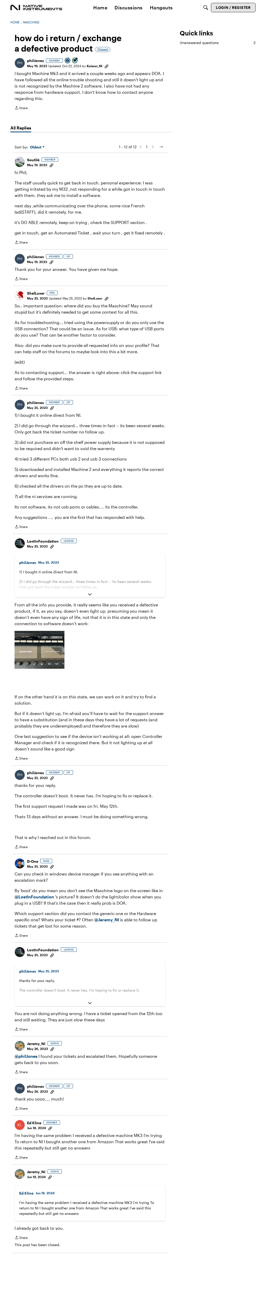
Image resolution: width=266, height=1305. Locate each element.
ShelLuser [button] (36, 293)
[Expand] (90, 594)
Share (21, 108)
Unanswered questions (218, 42)
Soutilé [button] (33, 160)
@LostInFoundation (34, 896)
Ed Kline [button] (34, 1123)
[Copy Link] (106, 66)
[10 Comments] (75, 60)
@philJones (26, 1056)
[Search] (205, 7)
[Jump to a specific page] (161, 147)
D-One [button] (32, 861)
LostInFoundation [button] (43, 541)
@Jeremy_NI (106, 919)
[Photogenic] (68, 60)
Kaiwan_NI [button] (94, 66)
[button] (20, 63)
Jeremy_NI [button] (36, 1043)
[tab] (20, 127)
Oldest (36, 147)
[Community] (36, 7)
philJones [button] (35, 60)
